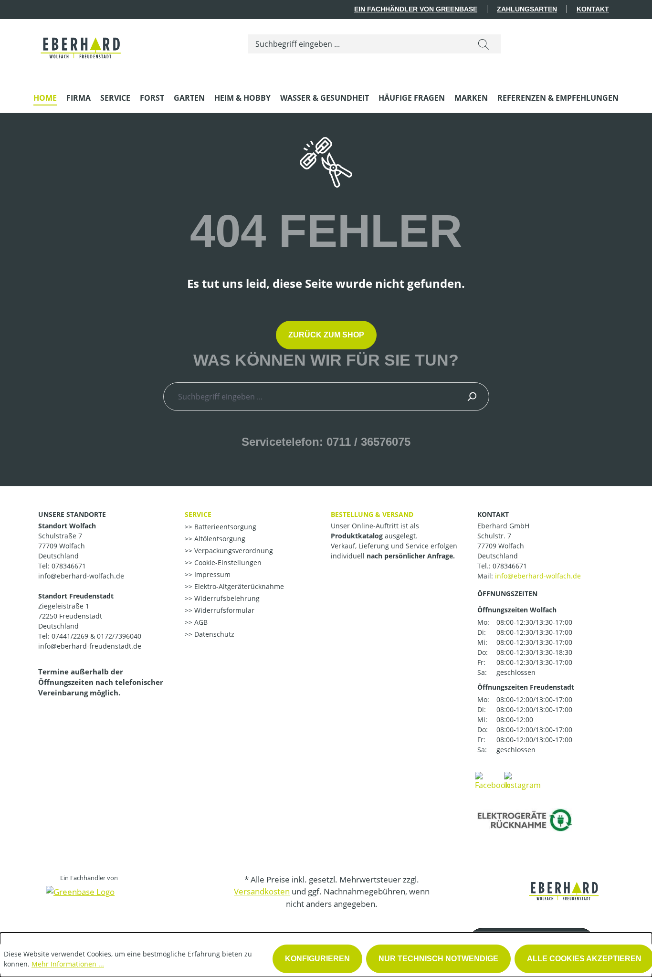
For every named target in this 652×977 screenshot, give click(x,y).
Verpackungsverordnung (232, 550)
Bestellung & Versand (372, 514)
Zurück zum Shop (326, 335)
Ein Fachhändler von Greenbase (415, 9)
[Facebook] (492, 780)
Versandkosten (262, 891)
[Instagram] (522, 780)
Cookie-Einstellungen (227, 562)
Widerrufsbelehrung (226, 598)
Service (198, 514)
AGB (200, 622)
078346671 (510, 565)
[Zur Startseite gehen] (81, 42)
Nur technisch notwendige (438, 959)
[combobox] (357, 43)
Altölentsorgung (218, 538)
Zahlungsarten (527, 9)
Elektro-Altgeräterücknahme (238, 586)
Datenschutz (213, 634)
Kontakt (593, 9)
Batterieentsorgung (224, 526)
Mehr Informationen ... (68, 963)
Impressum (211, 574)
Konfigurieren (317, 959)
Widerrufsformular (223, 610)
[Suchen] (483, 43)
